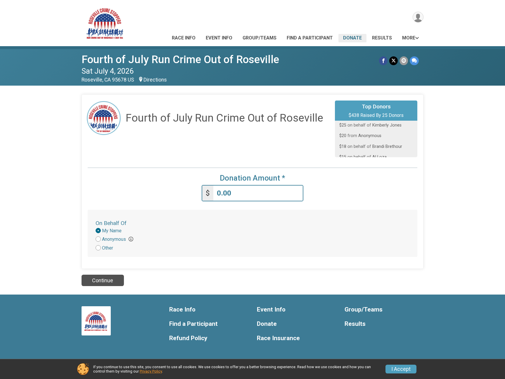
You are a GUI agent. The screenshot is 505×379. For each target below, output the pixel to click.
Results (382, 38)
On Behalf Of (111, 223)
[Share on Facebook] (383, 60)
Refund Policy (188, 338)
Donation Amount (252, 178)
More (408, 38)
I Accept (401, 369)
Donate (352, 38)
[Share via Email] (403, 60)
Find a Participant (310, 38)
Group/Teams (259, 38)
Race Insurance (278, 338)
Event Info (219, 38)
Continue (102, 280)
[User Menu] (418, 17)
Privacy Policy (151, 371)
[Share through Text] (414, 60)
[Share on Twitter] (393, 60)
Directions (155, 80)
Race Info (184, 38)
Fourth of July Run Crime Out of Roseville (180, 59)
